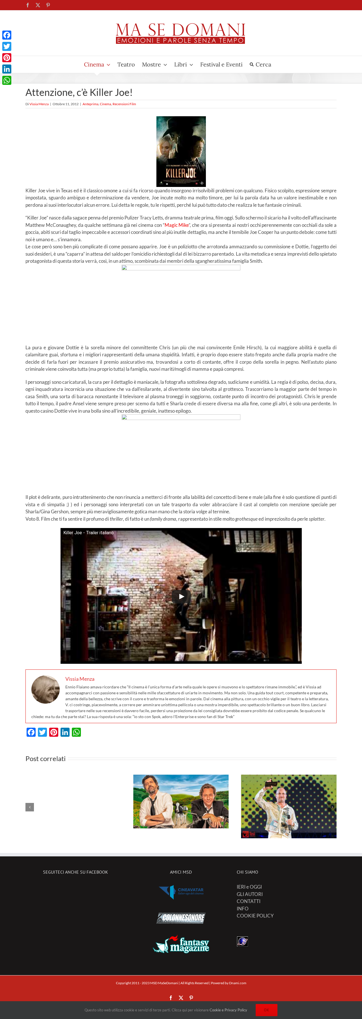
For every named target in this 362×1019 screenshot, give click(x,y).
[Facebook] (6, 35)
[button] (29, 807)
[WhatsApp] (6, 80)
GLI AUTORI (250, 894)
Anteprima (90, 104)
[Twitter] (6, 46)
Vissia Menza (39, 104)
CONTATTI (248, 901)
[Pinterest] (6, 57)
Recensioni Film (124, 104)
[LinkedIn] (6, 69)
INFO (243, 909)
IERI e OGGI (249, 887)
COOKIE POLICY (255, 916)
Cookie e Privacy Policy (228, 1010)
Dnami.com (237, 983)
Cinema (105, 104)
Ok (266, 1009)
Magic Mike (177, 225)
